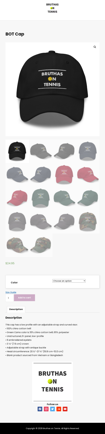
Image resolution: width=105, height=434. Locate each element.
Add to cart (24, 297)
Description (16, 309)
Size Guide (10, 292)
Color (14, 282)
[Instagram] (46, 409)
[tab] (16, 309)
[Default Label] (40, 409)
